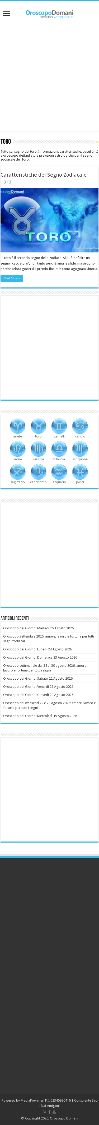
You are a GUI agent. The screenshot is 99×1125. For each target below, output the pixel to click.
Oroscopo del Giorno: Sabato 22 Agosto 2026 (38, 678)
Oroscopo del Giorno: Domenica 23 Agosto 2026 (40, 657)
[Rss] (45, 1112)
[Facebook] (49, 1112)
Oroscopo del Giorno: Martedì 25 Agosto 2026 (38, 628)
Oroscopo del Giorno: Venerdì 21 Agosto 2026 (38, 687)
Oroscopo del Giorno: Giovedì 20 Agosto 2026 (38, 695)
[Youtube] (54, 1112)
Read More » (12, 278)
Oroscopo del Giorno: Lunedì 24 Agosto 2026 (37, 649)
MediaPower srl (32, 1100)
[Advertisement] (49, 76)
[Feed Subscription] (97, 142)
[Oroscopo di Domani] (50, 13)
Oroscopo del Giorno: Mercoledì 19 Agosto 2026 (40, 716)
